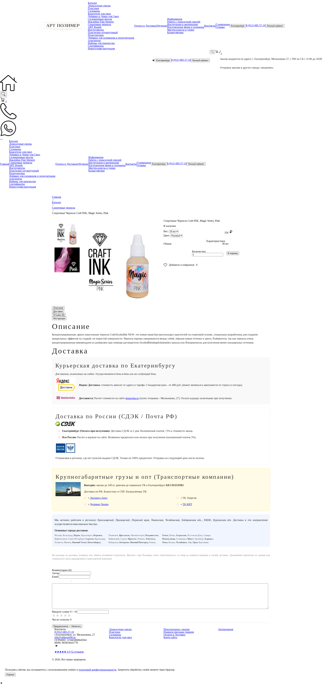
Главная (4, 164)
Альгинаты (94, 40)
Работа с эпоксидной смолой (183, 21)
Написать (76, 626)
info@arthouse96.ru (65, 637)
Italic (58, 581)
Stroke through (67, 581)
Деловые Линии (99, 504)
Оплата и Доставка (145, 25)
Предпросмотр (60, 626)
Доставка (58, 311)
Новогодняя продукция (101, 48)
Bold (54, 581)
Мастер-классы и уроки (180, 29)
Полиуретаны (96, 35)
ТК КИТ (187, 504)
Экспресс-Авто (98, 497)
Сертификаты (96, 45)
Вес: (166, 231)
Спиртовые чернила (99, 24)
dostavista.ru (132, 398)
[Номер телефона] (8, 118)
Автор (55, 573)
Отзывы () (58, 315)
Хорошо (10, 674)
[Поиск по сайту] (3, 94)
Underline (63, 581)
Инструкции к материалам (182, 24)
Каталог (92, 3)
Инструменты (96, 29)
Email (55, 576)
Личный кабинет (275, 26)
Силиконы (94, 11)
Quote (75, 581)
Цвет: (167, 235)
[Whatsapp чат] (8, 135)
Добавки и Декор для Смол (103, 16)
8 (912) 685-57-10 (255, 25)
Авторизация (225, 629)
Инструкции (59, 318)
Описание (58, 308)
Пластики (93, 8)
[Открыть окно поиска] (212, 52)
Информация (174, 19)
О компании (223, 24)
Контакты (210, 25)
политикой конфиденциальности (97, 669)
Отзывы (220, 27)
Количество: (199, 251)
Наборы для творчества (101, 43)
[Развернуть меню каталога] (1, 139)
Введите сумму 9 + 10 (64, 611)
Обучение (161, 25)
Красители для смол (99, 13)
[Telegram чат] (153, 60)
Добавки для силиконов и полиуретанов (111, 37)
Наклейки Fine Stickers (101, 21)
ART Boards (94, 27)
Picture (88, 581)
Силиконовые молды (100, 19)
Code (79, 581)
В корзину (233, 253)
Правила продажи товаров (179, 632)
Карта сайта (170, 637)
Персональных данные (177, 629)
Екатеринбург (238, 26)
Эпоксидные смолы (99, 5)
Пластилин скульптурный (103, 32)
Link (84, 581)
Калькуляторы (175, 32)
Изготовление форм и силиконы (185, 27)
